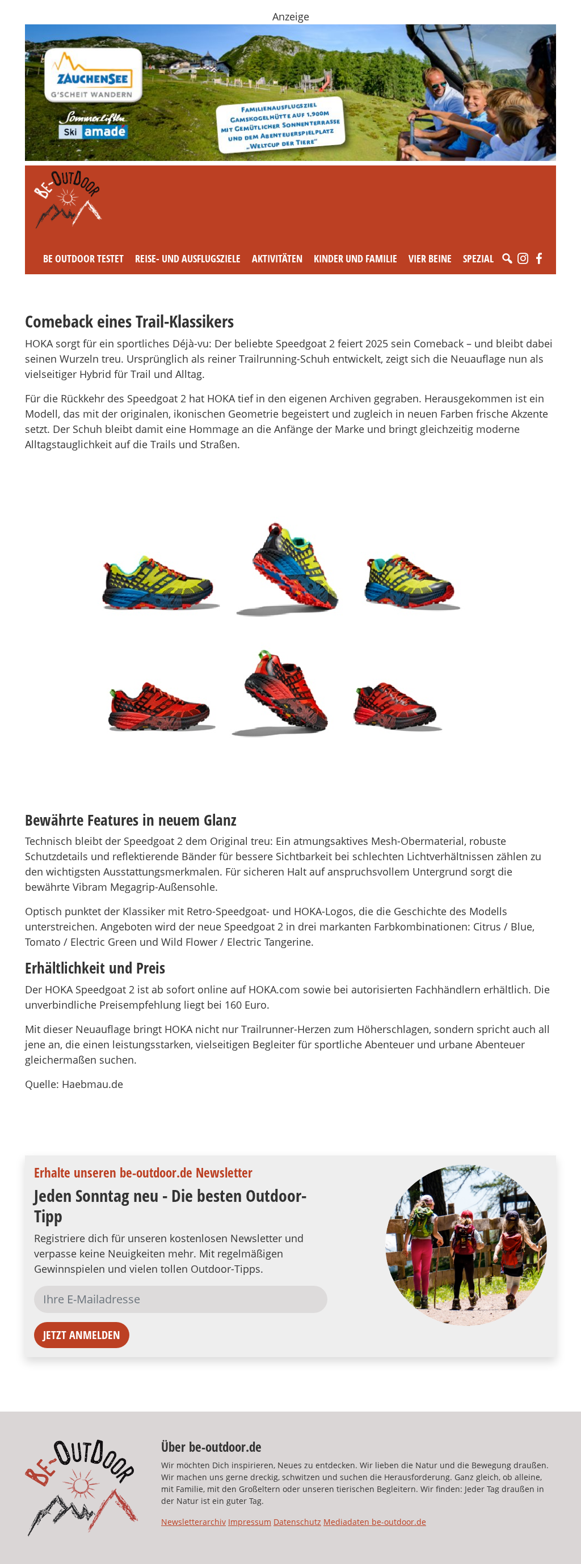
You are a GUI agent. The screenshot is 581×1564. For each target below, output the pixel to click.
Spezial (478, 258)
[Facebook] (539, 258)
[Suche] (507, 258)
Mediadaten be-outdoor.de (374, 1521)
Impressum (249, 1521)
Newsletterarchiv (193, 1521)
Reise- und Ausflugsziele (188, 258)
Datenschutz (297, 1521)
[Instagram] (523, 258)
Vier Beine (430, 258)
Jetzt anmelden (81, 1334)
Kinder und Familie (355, 258)
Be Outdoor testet (83, 258)
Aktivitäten (277, 258)
